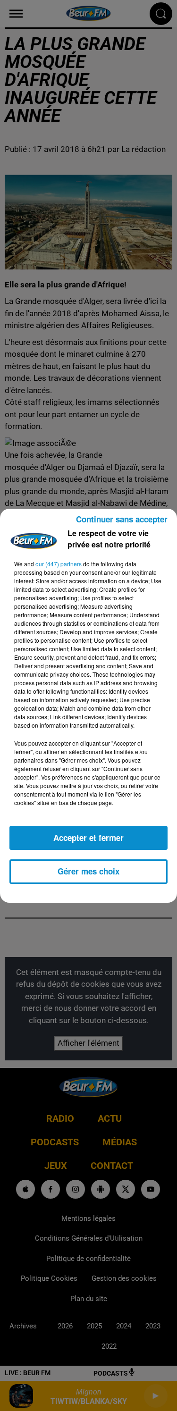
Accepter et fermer (88, 837)
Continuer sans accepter (122, 519)
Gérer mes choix (88, 871)
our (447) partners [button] (58, 564)
